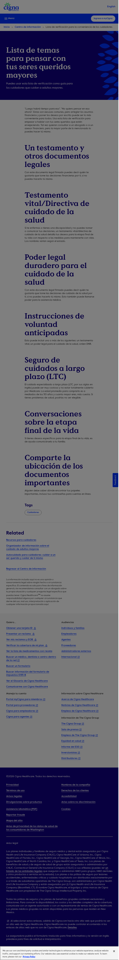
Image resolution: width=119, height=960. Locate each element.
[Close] (114, 951)
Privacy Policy (29, 957)
